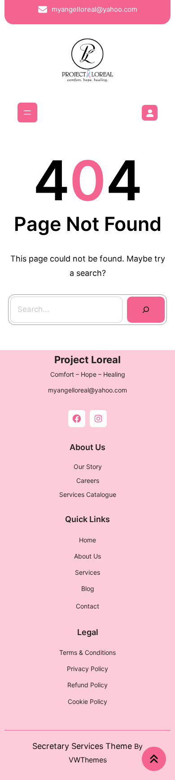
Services (87, 572)
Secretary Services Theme (82, 746)
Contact (87, 606)
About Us (87, 556)
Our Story (88, 466)
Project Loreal (87, 359)
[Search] (146, 310)
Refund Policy (87, 685)
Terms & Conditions (87, 652)
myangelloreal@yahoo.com (94, 9)
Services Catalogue (87, 494)
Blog (87, 588)
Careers (87, 480)
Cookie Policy (87, 701)
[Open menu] (27, 112)
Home (87, 540)
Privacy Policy (87, 668)
